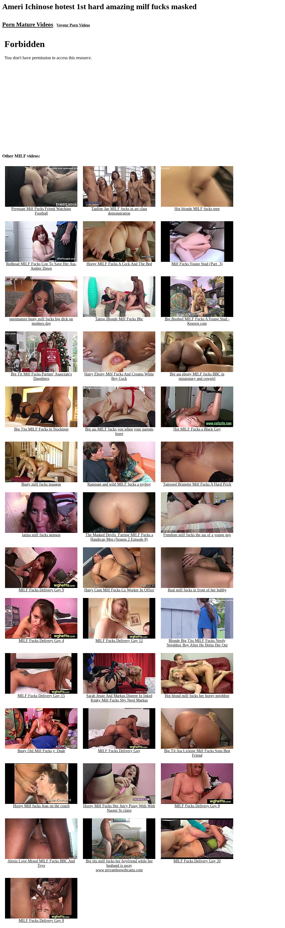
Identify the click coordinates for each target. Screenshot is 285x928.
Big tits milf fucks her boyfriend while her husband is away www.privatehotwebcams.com (119, 865)
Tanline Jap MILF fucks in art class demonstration (119, 211)
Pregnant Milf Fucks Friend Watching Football (41, 211)
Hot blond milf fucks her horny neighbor (197, 696)
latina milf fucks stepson (41, 535)
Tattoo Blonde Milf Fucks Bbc (119, 319)
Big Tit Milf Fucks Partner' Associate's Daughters (41, 376)
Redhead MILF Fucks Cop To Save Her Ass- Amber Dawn (41, 266)
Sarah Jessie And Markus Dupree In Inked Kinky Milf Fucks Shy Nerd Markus (119, 698)
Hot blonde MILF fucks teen (197, 209)
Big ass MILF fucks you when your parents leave (119, 431)
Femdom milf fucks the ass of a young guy (197, 535)
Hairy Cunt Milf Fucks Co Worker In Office (119, 590)
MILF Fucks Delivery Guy (119, 751)
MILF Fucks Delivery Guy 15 (41, 696)
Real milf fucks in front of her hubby (197, 590)
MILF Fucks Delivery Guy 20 (197, 861)
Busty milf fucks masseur (41, 484)
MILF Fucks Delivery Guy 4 (41, 641)
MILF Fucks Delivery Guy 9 (41, 590)
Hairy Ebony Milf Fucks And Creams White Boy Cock (119, 376)
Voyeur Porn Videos (73, 25)
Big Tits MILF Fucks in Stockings (41, 429)
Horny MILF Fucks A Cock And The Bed (119, 264)
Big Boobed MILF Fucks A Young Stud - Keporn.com (197, 321)
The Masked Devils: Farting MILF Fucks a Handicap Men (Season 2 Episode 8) (119, 537)
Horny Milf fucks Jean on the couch (41, 806)
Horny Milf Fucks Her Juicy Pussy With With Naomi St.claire (119, 808)
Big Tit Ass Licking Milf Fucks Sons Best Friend (197, 753)
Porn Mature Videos (27, 24)
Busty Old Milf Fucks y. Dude (41, 751)
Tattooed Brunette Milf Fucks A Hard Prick (197, 484)
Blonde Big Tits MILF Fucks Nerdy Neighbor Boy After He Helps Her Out (197, 643)
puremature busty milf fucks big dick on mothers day (41, 321)
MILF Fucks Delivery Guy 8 (197, 806)
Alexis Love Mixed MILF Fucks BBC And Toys (41, 863)
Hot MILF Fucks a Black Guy (197, 429)
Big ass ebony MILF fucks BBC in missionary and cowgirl (197, 376)
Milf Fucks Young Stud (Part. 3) (197, 264)
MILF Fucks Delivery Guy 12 (119, 641)
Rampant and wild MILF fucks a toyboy (119, 484)
